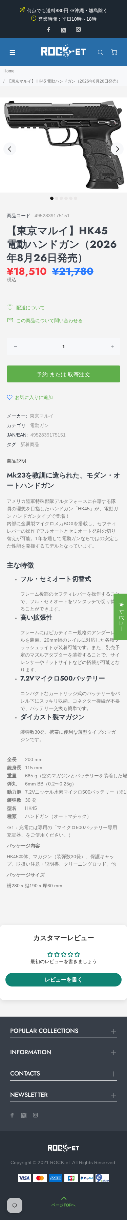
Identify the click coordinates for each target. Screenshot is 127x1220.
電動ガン (39, 425)
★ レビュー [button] (122, 616)
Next (117, 148)
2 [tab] (56, 198)
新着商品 (29, 444)
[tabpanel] (63, 145)
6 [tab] (75, 198)
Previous (9, 148)
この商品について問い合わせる (49, 320)
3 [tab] (61, 198)
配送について (30, 307)
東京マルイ (42, 416)
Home (9, 71)
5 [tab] (70, 198)
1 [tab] (52, 198)
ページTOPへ (63, 1205)
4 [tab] (66, 198)
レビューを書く (64, 979)
